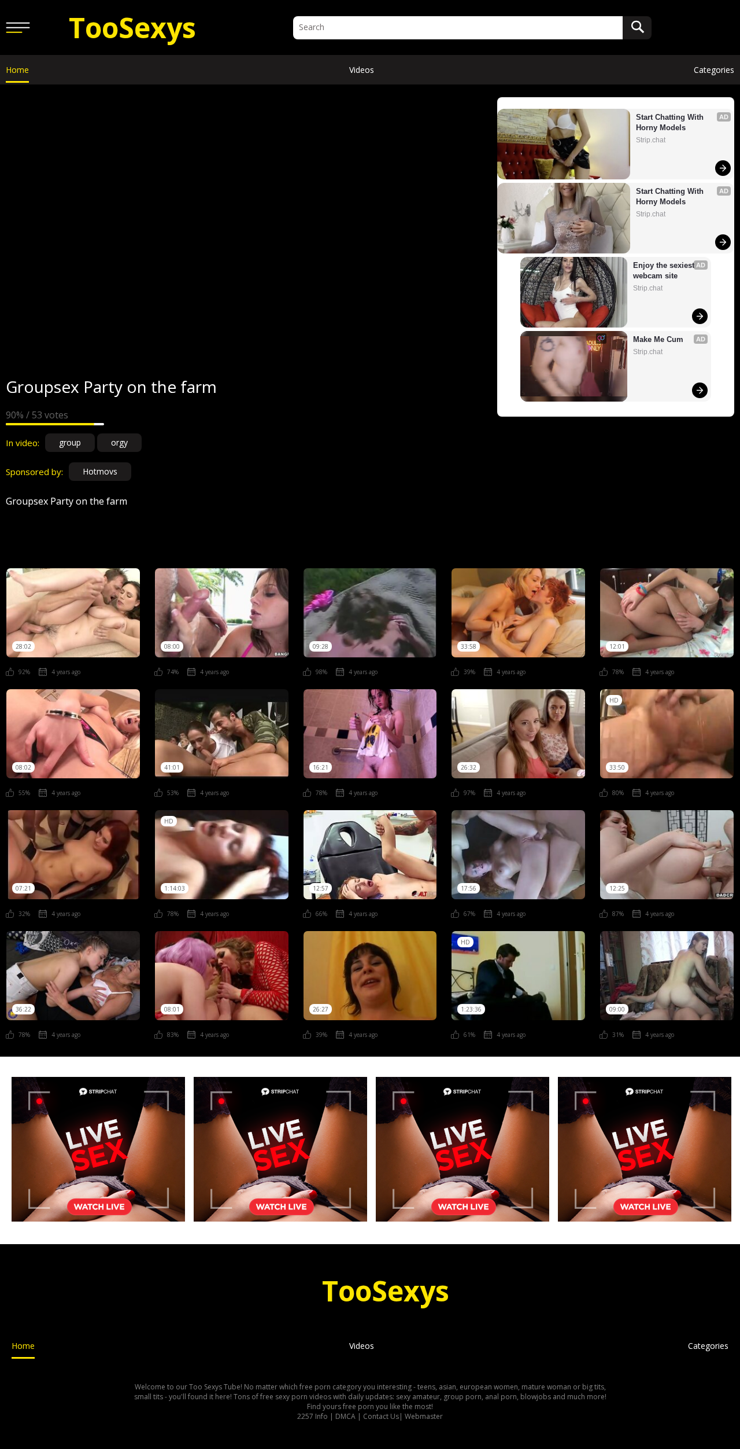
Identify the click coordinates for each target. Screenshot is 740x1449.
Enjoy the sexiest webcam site (665, 270)
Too (132, 27)
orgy (119, 442)
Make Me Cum (658, 339)
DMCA (345, 1416)
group (70, 442)
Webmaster (424, 1416)
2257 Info (312, 1416)
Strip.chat (650, 140)
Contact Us (381, 1416)
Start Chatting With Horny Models (671, 122)
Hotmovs (100, 471)
